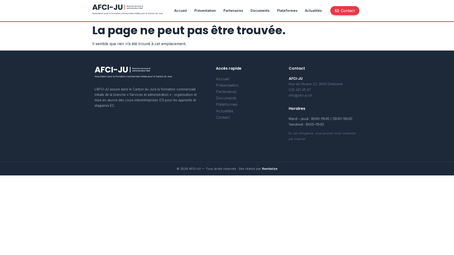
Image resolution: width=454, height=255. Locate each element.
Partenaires (233, 10)
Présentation (205, 10)
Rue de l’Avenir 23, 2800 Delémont (316, 84)
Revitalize (269, 168)
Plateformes (287, 10)
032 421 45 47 (300, 90)
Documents (260, 10)
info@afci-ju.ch (300, 95)
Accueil (180, 10)
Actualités (313, 10)
